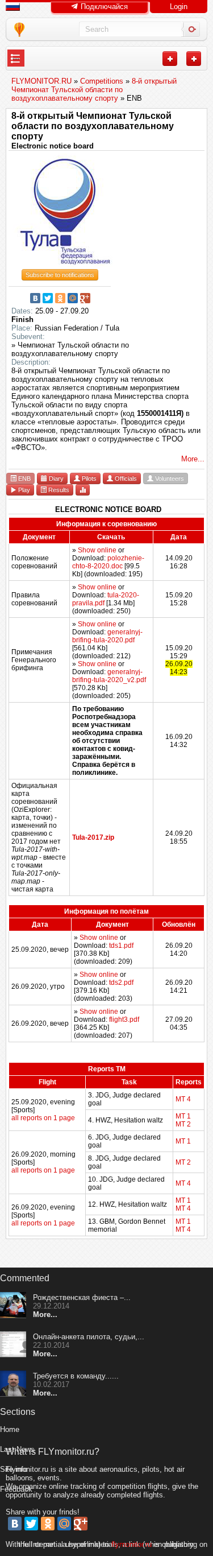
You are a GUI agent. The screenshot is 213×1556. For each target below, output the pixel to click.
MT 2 (183, 1124)
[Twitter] (48, 298)
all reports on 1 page (43, 1118)
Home (9, 1429)
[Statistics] (83, 489)
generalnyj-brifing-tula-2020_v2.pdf (109, 676)
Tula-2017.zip (93, 837)
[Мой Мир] (73, 298)
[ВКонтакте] (35, 298)
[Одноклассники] (60, 298)
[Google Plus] (85, 298)
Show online (97, 550)
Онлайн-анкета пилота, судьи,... (88, 1336)
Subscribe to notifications (60, 274)
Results (58, 489)
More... (192, 459)
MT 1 (183, 1116)
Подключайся (103, 6)
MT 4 (183, 1099)
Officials (125, 478)
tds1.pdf (121, 946)
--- (15, 58)
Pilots (88, 478)
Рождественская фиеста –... (82, 1297)
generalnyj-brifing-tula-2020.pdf (107, 636)
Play (23, 489)
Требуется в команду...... (76, 1376)
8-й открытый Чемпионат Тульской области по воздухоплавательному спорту (92, 126)
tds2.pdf (121, 983)
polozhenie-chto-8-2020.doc (108, 562)
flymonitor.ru (131, 1544)
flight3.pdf (124, 1019)
